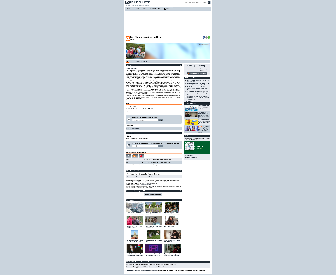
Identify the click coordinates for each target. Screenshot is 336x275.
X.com (139, 267)
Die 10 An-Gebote (169, 226)
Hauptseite (137, 270)
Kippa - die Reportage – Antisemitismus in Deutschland (172, 254)
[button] (204, 37)
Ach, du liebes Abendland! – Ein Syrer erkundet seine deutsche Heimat (135, 213)
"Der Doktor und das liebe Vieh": (198, 88)
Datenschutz (153, 264)
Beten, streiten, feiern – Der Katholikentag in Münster (153, 254)
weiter (160, 120)
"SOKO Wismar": (198, 80)
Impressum (129, 264)
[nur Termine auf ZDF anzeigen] (135, 156)
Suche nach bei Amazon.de (142, 177)
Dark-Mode (159, 267)
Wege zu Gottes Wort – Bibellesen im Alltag (173, 240)
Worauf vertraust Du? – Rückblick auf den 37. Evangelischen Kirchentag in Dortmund (135, 240)
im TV (132, 61)
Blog (175, 264)
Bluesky (135, 267)
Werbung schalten (144, 264)
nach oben (130, 270)
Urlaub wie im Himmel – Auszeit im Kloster (154, 213)
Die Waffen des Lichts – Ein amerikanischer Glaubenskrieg (135, 254)
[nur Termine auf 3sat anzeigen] (141, 156)
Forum (138, 61)
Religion (128, 68)
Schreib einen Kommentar (153, 194)
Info (127, 61)
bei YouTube (189, 155)
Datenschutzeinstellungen (165, 264)
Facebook (129, 267)
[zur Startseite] (137, 2)
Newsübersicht (190, 101)
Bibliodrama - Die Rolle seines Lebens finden (154, 227)
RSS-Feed (145, 267)
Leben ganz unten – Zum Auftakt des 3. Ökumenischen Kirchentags (172, 213)
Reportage (134, 68)
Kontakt (135, 264)
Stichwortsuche (145, 270)
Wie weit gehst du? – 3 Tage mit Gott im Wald (134, 227)
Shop (145, 61)
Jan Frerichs (135, 128)
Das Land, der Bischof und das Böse (154, 240)
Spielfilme (154, 270)
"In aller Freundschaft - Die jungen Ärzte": (198, 84)
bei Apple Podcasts (191, 157)
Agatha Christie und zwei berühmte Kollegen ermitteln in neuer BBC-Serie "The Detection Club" (198, 98)
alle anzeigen (129, 156)
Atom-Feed (152, 267)
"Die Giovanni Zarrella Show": (197, 93)
